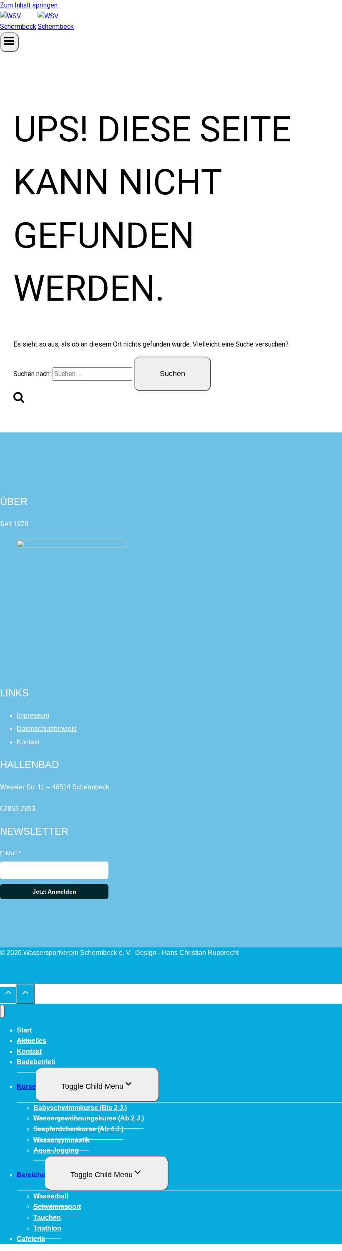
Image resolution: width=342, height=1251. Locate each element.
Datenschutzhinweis (47, 728)
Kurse (26, 1086)
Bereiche (31, 1174)
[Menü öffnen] (9, 42)
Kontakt (28, 742)
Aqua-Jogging (56, 1150)
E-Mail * (10, 853)
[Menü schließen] (2, 1011)
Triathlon (47, 1228)
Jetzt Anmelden (54, 891)
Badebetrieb (36, 1061)
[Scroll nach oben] (8, 995)
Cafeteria (31, 1238)
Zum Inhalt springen (29, 5)
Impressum (33, 715)
